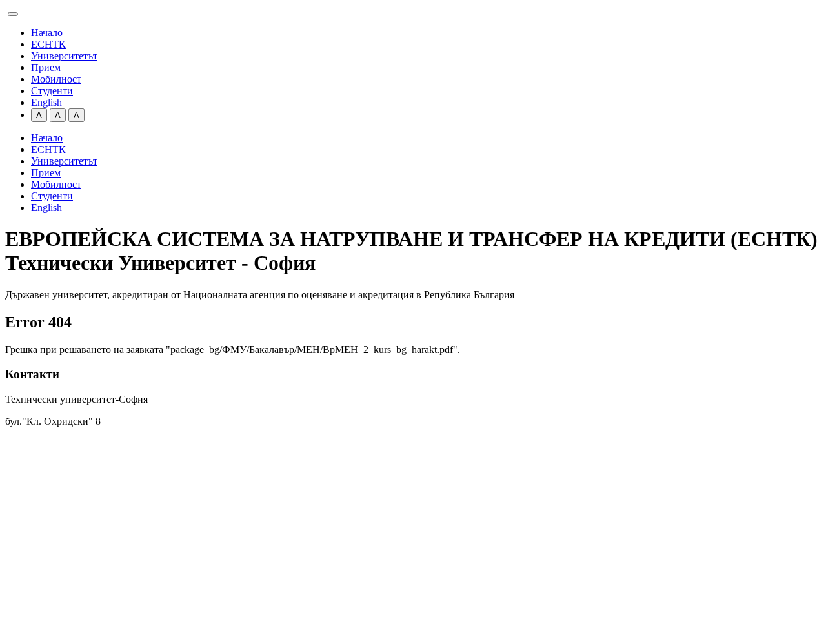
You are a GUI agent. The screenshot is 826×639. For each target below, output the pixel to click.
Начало (47, 32)
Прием (46, 67)
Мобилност (56, 79)
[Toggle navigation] (13, 14)
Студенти (52, 90)
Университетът (64, 55)
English (46, 102)
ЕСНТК (48, 44)
